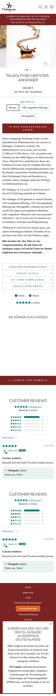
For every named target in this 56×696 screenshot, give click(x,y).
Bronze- (13, 107)
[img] (9, 446)
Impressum (28, 592)
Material (28, 102)
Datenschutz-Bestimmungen (28, 602)
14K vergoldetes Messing (34, 107)
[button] (23, 302)
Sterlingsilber (28, 116)
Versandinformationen (28, 267)
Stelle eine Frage (28, 286)
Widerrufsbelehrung (28, 614)
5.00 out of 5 (35, 406)
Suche (28, 587)
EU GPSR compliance (28, 280)
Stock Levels (28, 273)
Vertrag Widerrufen (28, 608)
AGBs (28, 597)
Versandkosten (35, 92)
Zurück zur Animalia (30, 380)
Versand (28, 619)
